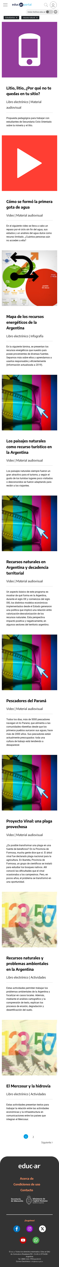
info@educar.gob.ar (37, 1261)
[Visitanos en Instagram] (29, 1229)
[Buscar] (46, 5)
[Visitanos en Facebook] (16, 1229)
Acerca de (27, 1178)
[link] (53, 5)
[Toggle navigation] (3, 1)
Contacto (26, 1190)
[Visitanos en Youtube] (23, 1240)
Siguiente (47, 1142)
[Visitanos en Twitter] (42, 1229)
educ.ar (13, 1252)
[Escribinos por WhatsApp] (36, 1240)
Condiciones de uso (26, 1184)
